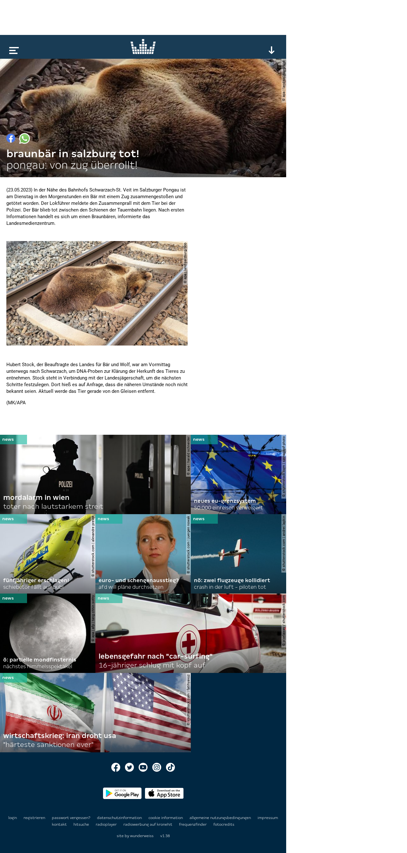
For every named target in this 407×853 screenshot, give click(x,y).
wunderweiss (142, 836)
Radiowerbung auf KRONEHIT (148, 824)
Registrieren (34, 818)
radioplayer (107, 824)
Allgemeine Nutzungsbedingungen (221, 818)
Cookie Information (166, 818)
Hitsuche (81, 824)
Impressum (268, 818)
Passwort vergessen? (71, 818)
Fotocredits (223, 824)
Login (12, 818)
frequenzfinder (193, 824)
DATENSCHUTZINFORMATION (120, 818)
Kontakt (60, 824)
